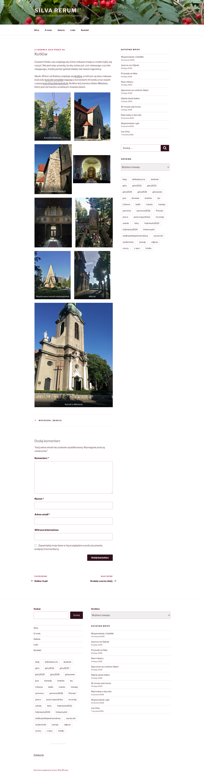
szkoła (126, 223)
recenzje (160, 217)
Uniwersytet (149, 229)
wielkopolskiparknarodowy (135, 235)
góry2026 (142, 192)
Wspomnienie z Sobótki (132, 57)
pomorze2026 (143, 210)
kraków (148, 198)
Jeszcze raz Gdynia (130, 65)
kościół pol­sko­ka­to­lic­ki (55, 83)
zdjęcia (57, 420)
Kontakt (85, 30)
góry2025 (127, 192)
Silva (36, 30)
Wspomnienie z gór (130, 123)
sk (63, 50)
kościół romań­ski (54, 79)
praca (125, 217)
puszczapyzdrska (142, 217)
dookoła (155, 179)
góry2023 (152, 185)
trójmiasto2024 (130, 229)
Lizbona (126, 204)
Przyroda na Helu (129, 73)
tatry (136, 223)
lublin (138, 204)
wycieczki (45, 420)
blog (125, 179)
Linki (72, 30)
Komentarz (41, 458)
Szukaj (37, 609)
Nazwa (39, 498)
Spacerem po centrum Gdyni (134, 90)
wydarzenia (128, 242)
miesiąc (162, 204)
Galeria (61, 30)
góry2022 (137, 185)
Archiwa (95, 609)
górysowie (157, 192)
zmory (126, 248)
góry (125, 185)
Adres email (42, 514)
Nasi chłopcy (127, 81)
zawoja (142, 242)
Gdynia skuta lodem (130, 98)
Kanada (135, 198)
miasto (149, 204)
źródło (148, 248)
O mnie (48, 30)
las (158, 198)
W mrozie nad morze (131, 106)
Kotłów (78, 76)
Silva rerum (55, 10)
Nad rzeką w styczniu (131, 115)
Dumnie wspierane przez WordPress (51, 770)
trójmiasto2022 (151, 223)
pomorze (127, 210)
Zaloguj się (39, 755)
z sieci (137, 248)
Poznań (159, 210)
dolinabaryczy (138, 179)
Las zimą (125, 131)
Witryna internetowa (46, 530)
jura (124, 198)
